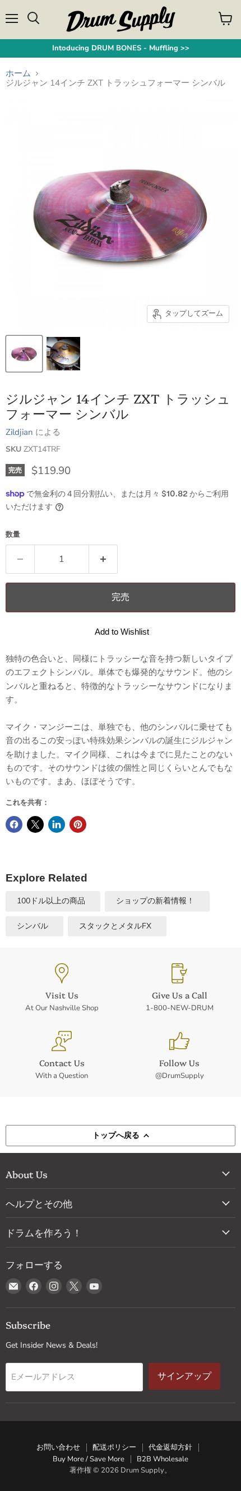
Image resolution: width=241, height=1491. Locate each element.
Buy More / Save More (88, 1459)
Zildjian (19, 432)
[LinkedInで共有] (56, 824)
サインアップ (184, 1376)
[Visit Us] (61, 988)
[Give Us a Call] (179, 988)
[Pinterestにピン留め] (77, 824)
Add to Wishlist (122, 631)
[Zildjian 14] (24, 354)
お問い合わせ (58, 1447)
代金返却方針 (170, 1447)
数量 (13, 535)
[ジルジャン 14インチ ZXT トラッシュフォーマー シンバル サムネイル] (63, 354)
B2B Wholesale (162, 1459)
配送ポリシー (114, 1447)
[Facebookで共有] (14, 824)
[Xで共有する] (35, 824)
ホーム (18, 73)
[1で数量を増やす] (103, 559)
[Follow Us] (179, 1056)
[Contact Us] (61, 1056)
